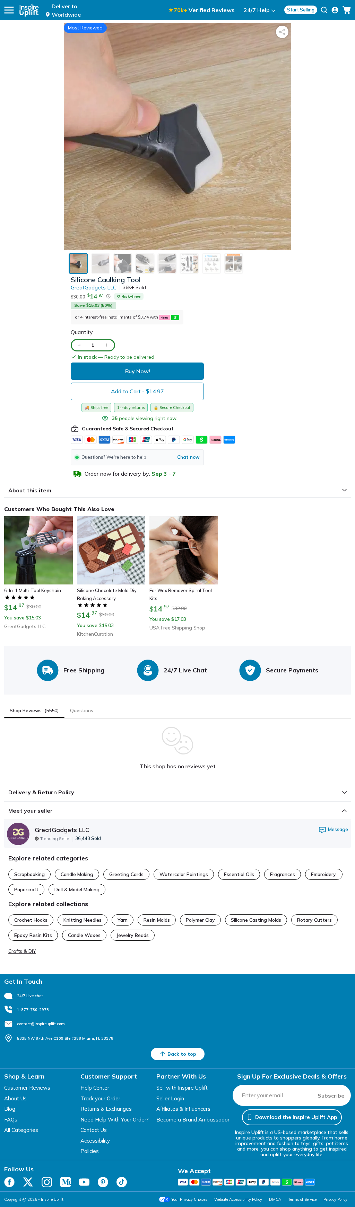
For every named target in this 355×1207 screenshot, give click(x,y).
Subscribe (331, 1095)
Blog (9, 1109)
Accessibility (95, 1140)
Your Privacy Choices (189, 1199)
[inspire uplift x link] (28, 1182)
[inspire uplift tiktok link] (121, 1182)
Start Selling (300, 9)
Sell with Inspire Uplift (182, 1087)
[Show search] (324, 10)
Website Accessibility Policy (238, 1199)
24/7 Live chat (30, 995)
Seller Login (170, 1098)
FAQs (10, 1119)
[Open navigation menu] (9, 10)
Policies (89, 1151)
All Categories (21, 1130)
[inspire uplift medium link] (65, 1182)
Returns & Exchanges (106, 1109)
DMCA (275, 1199)
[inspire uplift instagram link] (47, 1182)
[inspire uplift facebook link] (9, 1182)
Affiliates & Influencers (183, 1109)
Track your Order (100, 1098)
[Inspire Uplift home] (29, 10)
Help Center (94, 1087)
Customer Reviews (27, 1087)
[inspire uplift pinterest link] (103, 1182)
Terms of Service (302, 1199)
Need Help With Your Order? (114, 1119)
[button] (137, 457)
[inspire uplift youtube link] (84, 1182)
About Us (15, 1098)
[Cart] (347, 10)
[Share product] (282, 32)
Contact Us (93, 1130)
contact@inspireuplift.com (41, 1023)
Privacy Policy (335, 1199)
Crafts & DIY (22, 951)
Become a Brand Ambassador (193, 1119)
